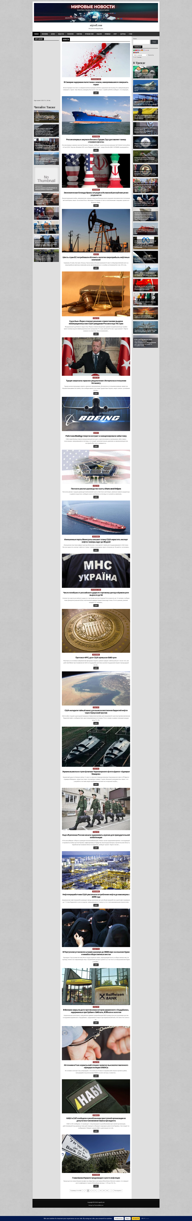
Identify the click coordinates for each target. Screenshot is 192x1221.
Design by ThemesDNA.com (96, 1205)
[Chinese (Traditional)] (136, 50)
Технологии (70, 34)
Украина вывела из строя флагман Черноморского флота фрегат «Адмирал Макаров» (96, 772)
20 (104, 1190)
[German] (142, 50)
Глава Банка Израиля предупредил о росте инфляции (96, 1177)
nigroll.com (96, 25)
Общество (61, 34)
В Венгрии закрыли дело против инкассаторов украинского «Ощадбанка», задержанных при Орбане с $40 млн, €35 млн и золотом (96, 1011)
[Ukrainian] (138, 52)
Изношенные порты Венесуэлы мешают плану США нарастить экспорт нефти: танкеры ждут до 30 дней (96, 540)
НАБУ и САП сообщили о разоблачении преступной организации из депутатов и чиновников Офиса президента (96, 1119)
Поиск (135, 38)
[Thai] (136, 52)
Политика (79, 34)
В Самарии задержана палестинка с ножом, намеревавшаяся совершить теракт (96, 83)
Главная (36, 34)
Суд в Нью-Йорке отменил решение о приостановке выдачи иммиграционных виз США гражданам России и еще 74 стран (96, 322)
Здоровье (123, 34)
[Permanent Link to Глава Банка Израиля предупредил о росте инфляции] (96, 1154)
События (99, 34)
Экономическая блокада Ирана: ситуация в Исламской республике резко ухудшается (96, 194)
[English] (138, 50)
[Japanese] (146, 50)
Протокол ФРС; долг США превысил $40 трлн (96, 657)
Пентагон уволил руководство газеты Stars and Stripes (96, 488)
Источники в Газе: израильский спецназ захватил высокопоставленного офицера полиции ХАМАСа (96, 1066)
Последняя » (118, 1190)
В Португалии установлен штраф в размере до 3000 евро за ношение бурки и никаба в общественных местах (96, 953)
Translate (139, 57)
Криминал (107, 34)
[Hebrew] (144, 50)
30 (107, 1190)
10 (100, 1190)
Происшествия (89, 34)
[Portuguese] (134, 52)
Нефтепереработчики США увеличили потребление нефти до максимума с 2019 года (96, 895)
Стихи (130, 34)
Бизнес (53, 34)
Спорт (115, 34)
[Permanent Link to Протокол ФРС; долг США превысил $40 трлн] (96, 631)
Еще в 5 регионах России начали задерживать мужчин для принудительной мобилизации (96, 836)
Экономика (45, 34)
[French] (140, 50)
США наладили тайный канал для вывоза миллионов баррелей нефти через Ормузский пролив (96, 711)
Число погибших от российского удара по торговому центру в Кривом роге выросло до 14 (96, 593)
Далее (96, 93)
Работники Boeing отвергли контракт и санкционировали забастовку (96, 436)
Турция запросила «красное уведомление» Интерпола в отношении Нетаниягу (96, 381)
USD (42, 100)
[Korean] (148, 50)
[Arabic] (134, 50)
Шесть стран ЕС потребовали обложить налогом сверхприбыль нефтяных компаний (96, 258)
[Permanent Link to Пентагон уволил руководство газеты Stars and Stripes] (96, 467)
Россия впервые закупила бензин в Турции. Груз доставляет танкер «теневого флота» (96, 140)
